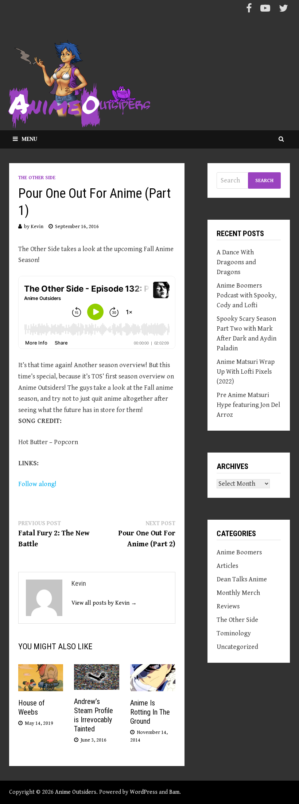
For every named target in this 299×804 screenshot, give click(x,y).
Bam (174, 792)
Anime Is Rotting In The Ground (150, 712)
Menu (29, 139)
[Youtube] (266, 10)
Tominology (234, 633)
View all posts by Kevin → (104, 603)
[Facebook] (249, 10)
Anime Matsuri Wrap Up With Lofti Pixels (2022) (246, 371)
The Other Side (36, 178)
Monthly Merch (238, 593)
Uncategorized (237, 647)
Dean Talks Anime (242, 579)
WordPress (144, 792)
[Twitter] (283, 10)
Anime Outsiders (75, 792)
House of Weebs (31, 707)
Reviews (228, 606)
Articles (227, 566)
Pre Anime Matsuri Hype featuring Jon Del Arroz (248, 405)
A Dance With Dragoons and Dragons (236, 262)
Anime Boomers (239, 552)
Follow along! (37, 484)
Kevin (37, 227)
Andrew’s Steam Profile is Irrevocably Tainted (93, 715)
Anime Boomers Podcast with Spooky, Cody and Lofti (246, 295)
